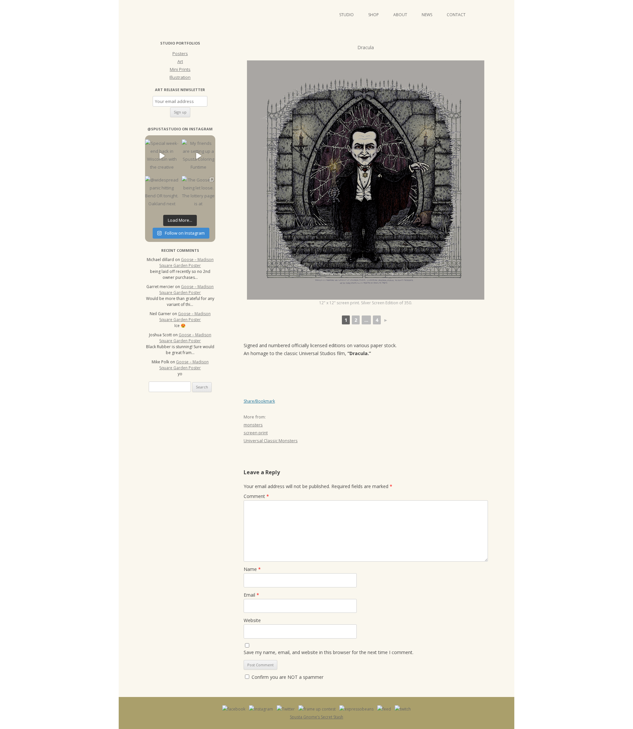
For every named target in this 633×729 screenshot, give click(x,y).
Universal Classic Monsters (271, 441)
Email (251, 595)
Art (180, 61)
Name (252, 569)
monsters (253, 425)
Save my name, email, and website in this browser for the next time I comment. (328, 652)
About (400, 14)
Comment (256, 496)
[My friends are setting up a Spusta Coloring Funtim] (198, 156)
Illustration (180, 77)
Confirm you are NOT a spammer (286, 677)
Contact (456, 14)
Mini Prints (180, 69)
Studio (346, 14)
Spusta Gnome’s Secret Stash (316, 717)
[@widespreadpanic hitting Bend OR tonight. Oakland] (161, 192)
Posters (180, 53)
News (427, 14)
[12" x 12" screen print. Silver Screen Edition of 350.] (365, 180)
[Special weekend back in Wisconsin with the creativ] (161, 156)
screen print (256, 433)
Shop (373, 14)
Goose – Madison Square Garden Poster (186, 262)
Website (252, 620)
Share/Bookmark (259, 401)
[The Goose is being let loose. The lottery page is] (198, 192)
